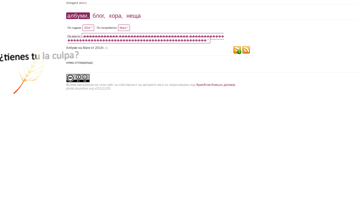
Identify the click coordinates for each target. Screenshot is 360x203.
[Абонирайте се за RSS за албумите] (246, 50)
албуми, (78, 15)
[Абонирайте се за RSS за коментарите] (237, 50)
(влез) (82, 2)
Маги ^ (124, 27)
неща (134, 15)
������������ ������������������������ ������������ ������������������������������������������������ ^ (145, 38)
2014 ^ (88, 27)
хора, (116, 15)
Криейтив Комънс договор (215, 85)
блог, (99, 15)
